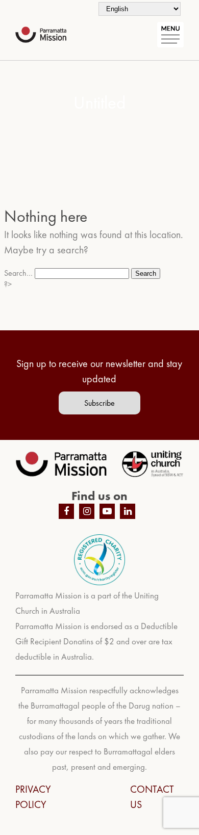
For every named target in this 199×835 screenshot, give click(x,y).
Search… (18, 273)
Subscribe (99, 403)
